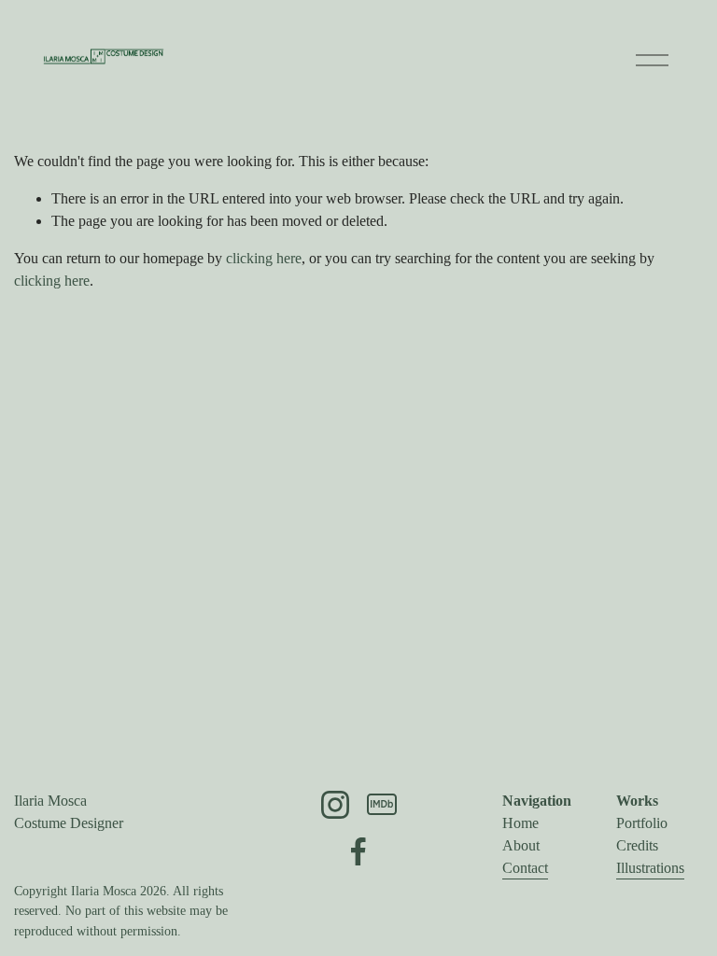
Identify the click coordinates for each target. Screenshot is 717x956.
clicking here (264, 258)
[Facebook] (358, 851)
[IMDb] (382, 805)
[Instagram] (335, 805)
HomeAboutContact (525, 845)
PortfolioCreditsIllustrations (650, 845)
